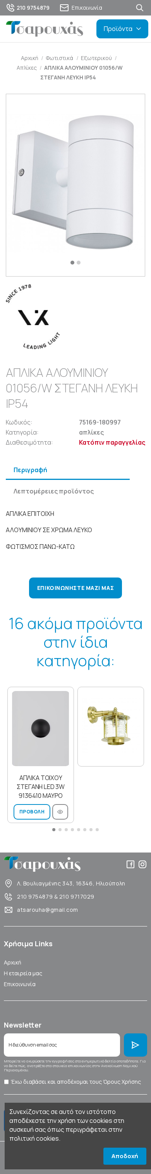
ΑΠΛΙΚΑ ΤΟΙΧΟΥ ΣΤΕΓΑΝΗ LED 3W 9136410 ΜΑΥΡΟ (41, 786)
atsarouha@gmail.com (47, 909)
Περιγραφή (30, 470)
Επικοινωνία (20, 984)
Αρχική (12, 962)
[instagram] (142, 864)
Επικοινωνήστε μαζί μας (75, 587)
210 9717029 (76, 896)
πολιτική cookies (34, 1138)
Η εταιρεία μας (23, 973)
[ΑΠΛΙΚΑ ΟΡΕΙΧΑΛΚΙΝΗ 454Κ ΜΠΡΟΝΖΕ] (111, 726)
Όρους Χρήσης (122, 1081)
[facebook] (130, 864)
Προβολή (32, 811)
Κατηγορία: (22, 432)
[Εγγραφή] (135, 1045)
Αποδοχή (125, 1156)
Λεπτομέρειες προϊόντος (54, 491)
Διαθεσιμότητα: (29, 442)
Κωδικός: (19, 422)
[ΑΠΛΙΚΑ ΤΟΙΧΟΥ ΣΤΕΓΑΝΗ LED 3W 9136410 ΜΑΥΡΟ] (41, 728)
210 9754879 (35, 896)
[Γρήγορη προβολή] (60, 812)
